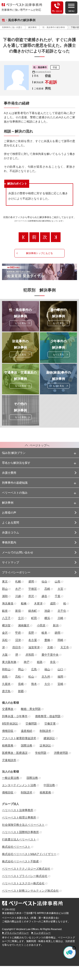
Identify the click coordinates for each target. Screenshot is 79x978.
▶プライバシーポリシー (15, 932)
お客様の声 (9, 512)
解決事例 (7, 502)
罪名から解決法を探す (16, 462)
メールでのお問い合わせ (17, 552)
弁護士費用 (9, 472)
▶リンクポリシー (41, 932)
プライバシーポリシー (16, 572)
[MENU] (71, 5)
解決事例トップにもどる (39, 253)
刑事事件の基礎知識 (15, 482)
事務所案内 (9, 542)
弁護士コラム (10, 532)
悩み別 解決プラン (14, 452)
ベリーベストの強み (15, 492)
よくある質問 (10, 522)
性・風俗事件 (40, 67)
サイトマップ (10, 562)
